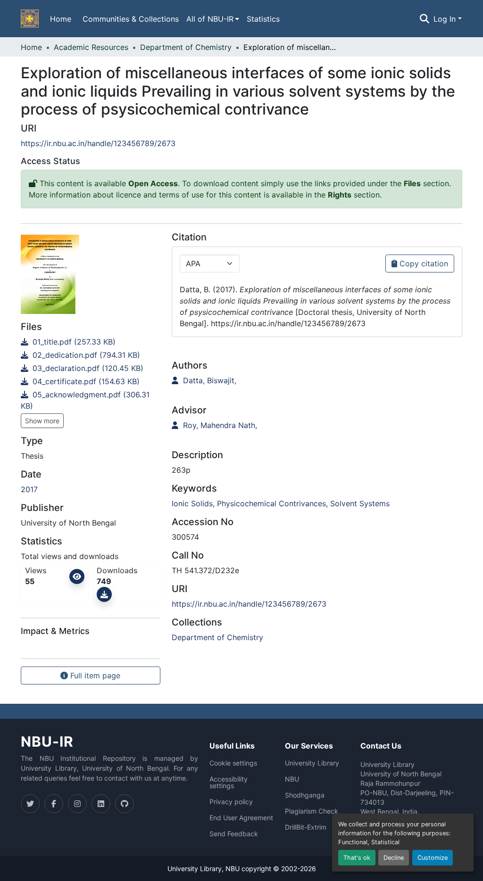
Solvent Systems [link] (360, 503)
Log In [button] (445, 19)
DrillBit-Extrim (305, 827)
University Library (312, 763)
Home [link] (31, 47)
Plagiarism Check (311, 811)
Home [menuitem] (60, 19)
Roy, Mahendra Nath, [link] (219, 425)
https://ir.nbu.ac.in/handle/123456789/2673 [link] (98, 143)
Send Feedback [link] (233, 834)
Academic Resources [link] (91, 47)
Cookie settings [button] (233, 763)
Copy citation (422, 263)
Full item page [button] (94, 675)
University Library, (196, 869)
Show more (42, 421)
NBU (292, 779)
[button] (30, 18)
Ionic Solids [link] (192, 503)
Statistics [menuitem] (263, 19)
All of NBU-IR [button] (209, 19)
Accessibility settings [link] (228, 782)
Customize (432, 857)
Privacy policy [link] (231, 802)
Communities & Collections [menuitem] (131, 19)
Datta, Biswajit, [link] (208, 380)
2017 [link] (29, 489)
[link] (90, 341)
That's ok (356, 857)
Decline (393, 857)
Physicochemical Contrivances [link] (271, 503)
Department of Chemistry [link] (186, 47)
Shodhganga (305, 795)
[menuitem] (212, 19)
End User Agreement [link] (241, 818)
